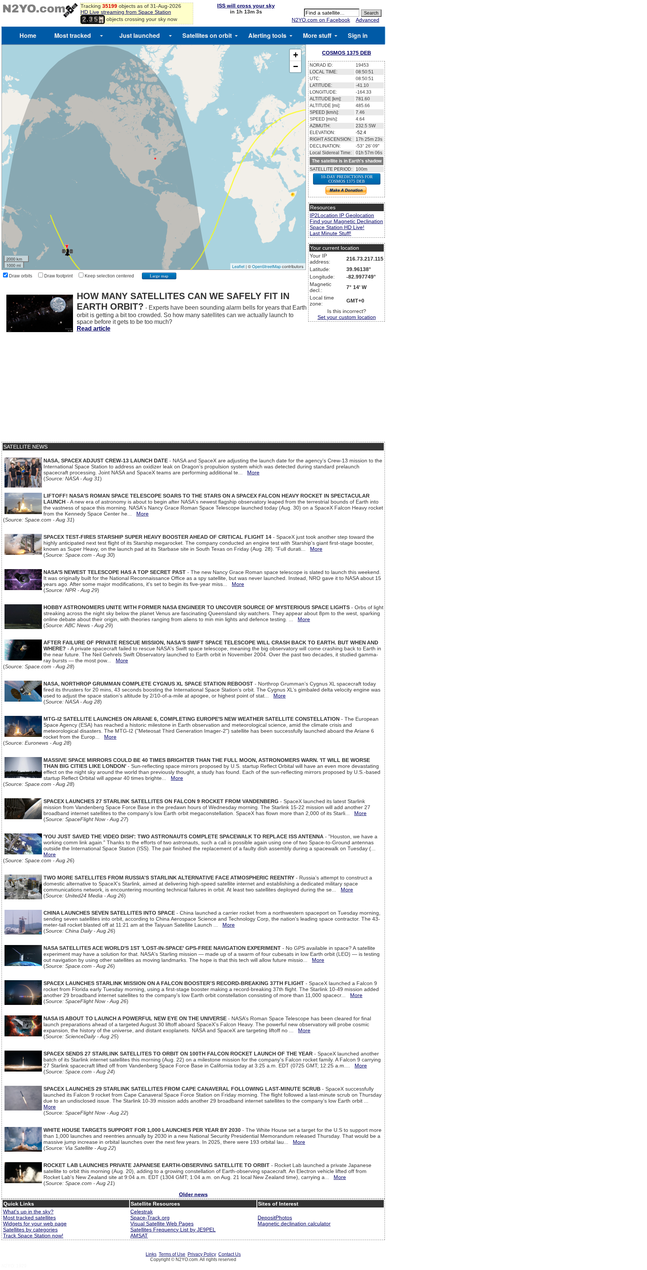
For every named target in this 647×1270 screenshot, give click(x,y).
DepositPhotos (275, 1218)
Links (151, 1254)
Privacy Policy (202, 1254)
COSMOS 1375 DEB (346, 53)
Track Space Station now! (33, 1236)
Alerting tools (267, 35)
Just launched (139, 35)
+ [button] (295, 55)
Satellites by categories (30, 1230)
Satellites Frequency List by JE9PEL (173, 1230)
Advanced (367, 20)
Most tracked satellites (29, 1218)
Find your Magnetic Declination (346, 221)
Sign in (358, 35)
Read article (93, 328)
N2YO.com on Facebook (321, 20)
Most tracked (72, 35)
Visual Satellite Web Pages (162, 1224)
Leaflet (238, 266)
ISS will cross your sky (246, 6)
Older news (193, 1194)
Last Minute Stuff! (330, 233)
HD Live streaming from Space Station (126, 12)
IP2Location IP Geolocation (342, 215)
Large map (159, 276)
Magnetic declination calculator (294, 1224)
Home (27, 35)
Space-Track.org (150, 1218)
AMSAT (139, 1236)
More (253, 473)
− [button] (295, 66)
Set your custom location (347, 317)
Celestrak (141, 1212)
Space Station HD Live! (337, 227)
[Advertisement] (193, 389)
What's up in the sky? (28, 1212)
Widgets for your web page (35, 1224)
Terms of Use (172, 1254)
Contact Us (229, 1254)
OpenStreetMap (266, 266)
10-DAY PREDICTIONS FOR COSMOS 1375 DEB (347, 178)
